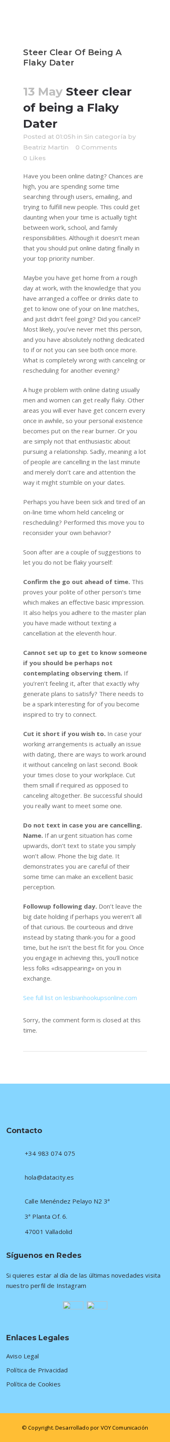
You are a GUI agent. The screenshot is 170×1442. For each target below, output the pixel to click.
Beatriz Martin (45, 147)
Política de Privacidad (37, 1370)
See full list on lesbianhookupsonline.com (80, 997)
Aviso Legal (22, 1356)
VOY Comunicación (124, 1427)
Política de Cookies (33, 1384)
